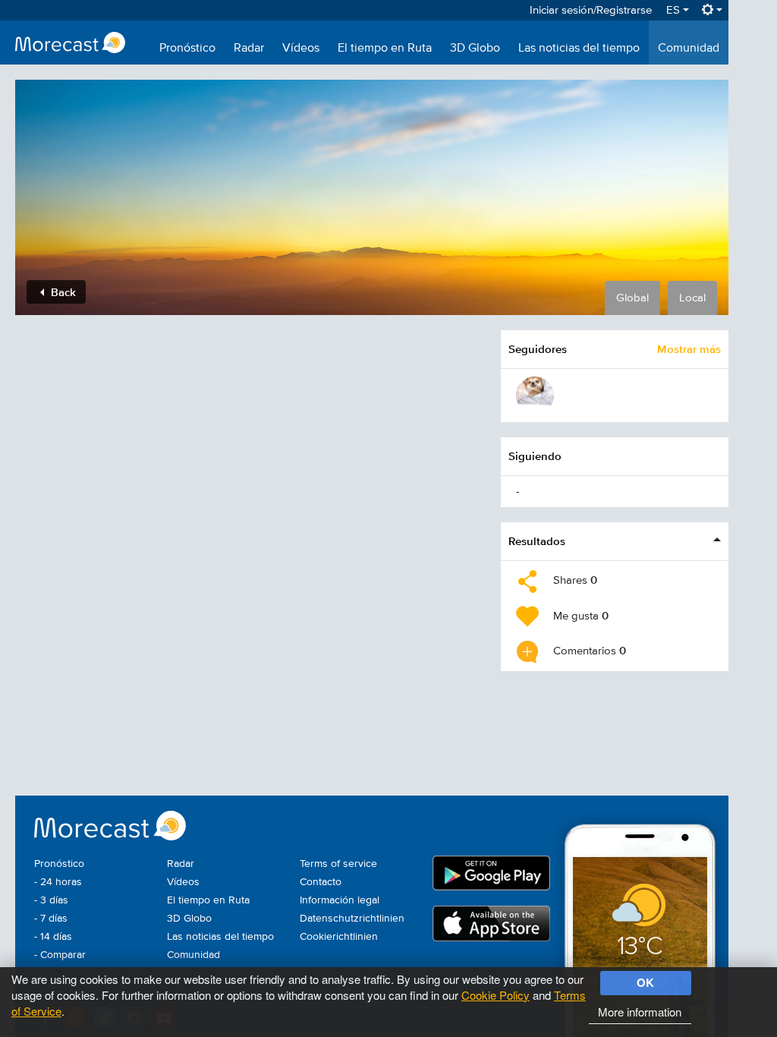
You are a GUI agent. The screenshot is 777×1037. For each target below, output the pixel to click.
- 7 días (51, 918)
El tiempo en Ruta (385, 49)
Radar (249, 49)
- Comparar (60, 955)
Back (62, 291)
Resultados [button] (536, 540)
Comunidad (688, 49)
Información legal (339, 900)
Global (632, 298)
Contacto (320, 882)
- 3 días (51, 900)
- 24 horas (58, 882)
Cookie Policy (495, 995)
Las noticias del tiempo (579, 49)
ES (674, 10)
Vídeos (300, 49)
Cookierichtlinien (339, 936)
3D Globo (475, 49)
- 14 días (53, 936)
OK (645, 982)
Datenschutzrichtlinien (352, 918)
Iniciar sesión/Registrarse (591, 10)
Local (692, 298)
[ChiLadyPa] (535, 395)
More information (639, 1012)
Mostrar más (689, 348)
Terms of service (338, 864)
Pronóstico (187, 49)
